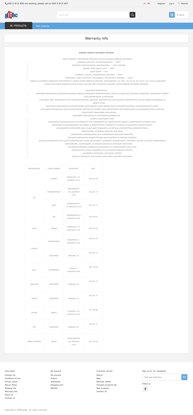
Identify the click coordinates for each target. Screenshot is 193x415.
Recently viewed (103, 381)
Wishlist (54, 388)
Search (132, 15)
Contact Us (10, 375)
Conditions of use (12, 378)
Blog (98, 378)
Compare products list (106, 385)
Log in (171, 3)
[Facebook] (145, 389)
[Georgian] (144, 3)
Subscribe (184, 377)
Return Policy (11, 385)
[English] (149, 3)
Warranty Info (11, 391)
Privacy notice (11, 381)
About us (9, 395)
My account (56, 375)
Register (161, 3)
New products (43, 26)
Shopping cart (57, 385)
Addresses (55, 381)
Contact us (10, 398)
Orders (54, 378)
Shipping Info (10, 388)
